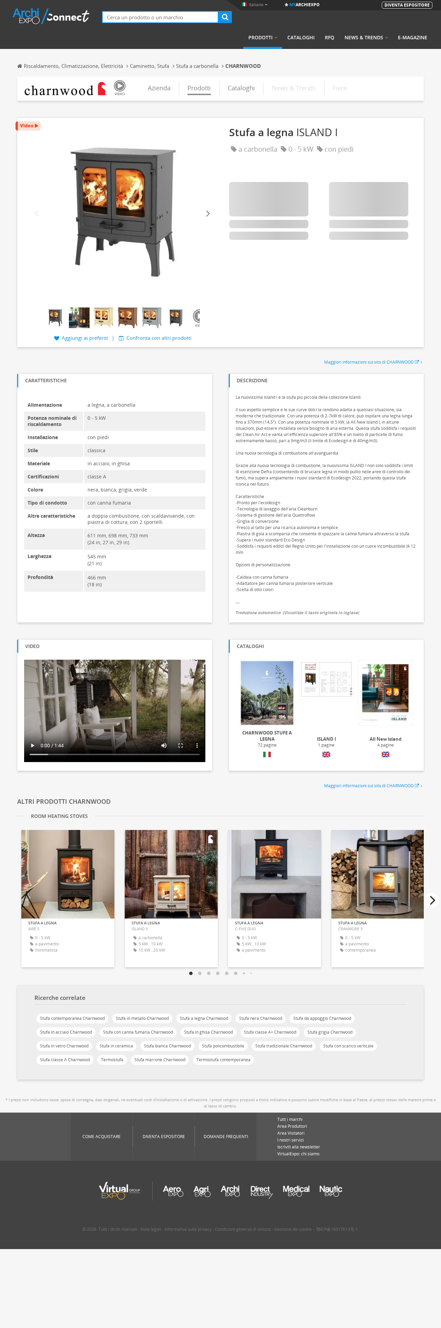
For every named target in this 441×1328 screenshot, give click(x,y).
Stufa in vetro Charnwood (64, 1046)
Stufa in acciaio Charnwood (66, 1032)
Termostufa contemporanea (223, 1060)
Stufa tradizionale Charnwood (283, 1046)
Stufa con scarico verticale (348, 1046)
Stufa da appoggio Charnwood (322, 1018)
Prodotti (260, 37)
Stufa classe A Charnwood (65, 1060)
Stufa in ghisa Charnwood (208, 1032)
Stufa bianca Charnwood (167, 1046)
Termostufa (112, 1060)
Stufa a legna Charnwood (204, 1018)
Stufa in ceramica (116, 1046)
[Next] (207, 213)
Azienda (159, 88)
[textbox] (160, 17)
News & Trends (364, 37)
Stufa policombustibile (223, 1046)
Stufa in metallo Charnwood (142, 1018)
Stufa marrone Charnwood (159, 1060)
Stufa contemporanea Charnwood (72, 1018)
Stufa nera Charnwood (260, 1018)
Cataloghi (301, 37)
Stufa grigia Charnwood (329, 1032)
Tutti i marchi (289, 1119)
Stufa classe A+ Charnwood (270, 1032)
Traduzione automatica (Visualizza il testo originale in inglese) (297, 613)
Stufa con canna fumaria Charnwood (138, 1032)
